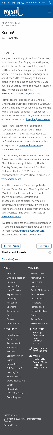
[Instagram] (12, 2)
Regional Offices (14, 286)
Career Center (13, 364)
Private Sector (37, 319)
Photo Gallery (13, 389)
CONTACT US (31, 2)
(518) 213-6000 (40, 348)
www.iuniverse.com (30, 145)
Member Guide (37, 274)
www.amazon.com (11, 149)
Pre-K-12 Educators (40, 290)
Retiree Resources (39, 323)
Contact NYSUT (14, 323)
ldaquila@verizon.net (38, 119)
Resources (12, 339)
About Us (11, 274)
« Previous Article (11, 246)
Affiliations (12, 303)
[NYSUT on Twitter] (7, 2)
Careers (10, 319)
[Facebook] (2, 2)
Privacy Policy (10, 425)
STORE (42, 2)
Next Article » (44, 246)
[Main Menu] (49, 11)
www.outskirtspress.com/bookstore (20, 93)
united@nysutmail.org (31, 230)
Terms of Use (10, 415)
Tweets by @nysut (10, 259)
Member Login (37, 278)
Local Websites (14, 290)
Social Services (14, 376)
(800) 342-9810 (40, 351)
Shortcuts (11, 307)
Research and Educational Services (13, 347)
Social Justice (13, 335)
